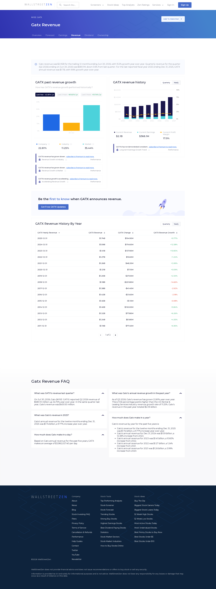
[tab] (37, 35)
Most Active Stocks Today (145, 523)
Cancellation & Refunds (82, 532)
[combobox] (68, 5)
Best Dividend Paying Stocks (113, 528)
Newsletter (77, 559)
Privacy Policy (78, 523)
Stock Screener (107, 505)
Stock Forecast (107, 510)
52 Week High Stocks (143, 514)
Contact (75, 546)
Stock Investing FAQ (81, 514)
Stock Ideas (113, 5)
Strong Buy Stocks (108, 519)
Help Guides (77, 541)
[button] (69, 393)
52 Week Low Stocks (143, 519)
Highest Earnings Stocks (111, 523)
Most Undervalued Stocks (145, 528)
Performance (77, 537)
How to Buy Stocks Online (112, 546)
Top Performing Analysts (111, 501)
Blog (74, 510)
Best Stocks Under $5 (143, 537)
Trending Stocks (107, 514)
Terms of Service (79, 528)
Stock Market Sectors (109, 537)
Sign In (170, 5)
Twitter (75, 550)
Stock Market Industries (110, 541)
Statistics (104, 532)
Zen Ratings (143, 5)
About (74, 501)
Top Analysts (128, 5)
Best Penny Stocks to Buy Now (148, 532)
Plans (74, 519)
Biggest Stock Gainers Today (147, 505)
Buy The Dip (139, 501)
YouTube (75, 555)
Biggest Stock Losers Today (146, 510)
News (74, 505)
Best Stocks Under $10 (144, 541)
